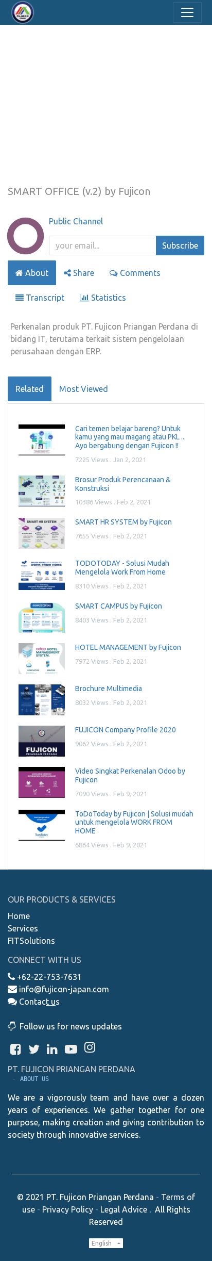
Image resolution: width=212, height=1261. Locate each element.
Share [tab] (82, 272)
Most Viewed (83, 389)
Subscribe (180, 245)
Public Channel (76, 221)
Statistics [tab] (107, 297)
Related (29, 389)
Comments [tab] (139, 272)
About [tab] (35, 272)
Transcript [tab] (44, 297)
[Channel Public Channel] (25, 247)
